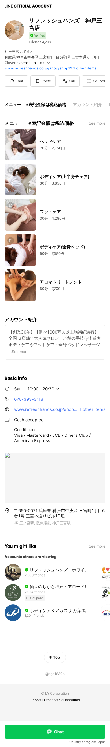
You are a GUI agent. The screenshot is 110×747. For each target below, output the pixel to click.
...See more (18, 351)
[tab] (35, 104)
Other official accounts (62, 700)
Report (35, 700)
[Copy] (63, 516)
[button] (43, 81)
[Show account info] (37, 35)
